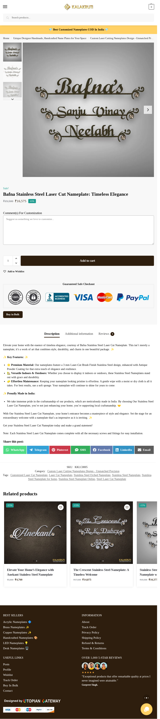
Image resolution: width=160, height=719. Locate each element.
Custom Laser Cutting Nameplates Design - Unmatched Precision (124, 38)
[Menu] (9, 7)
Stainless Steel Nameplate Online (77, 479)
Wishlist (8, 674)
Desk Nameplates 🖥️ (16, 648)
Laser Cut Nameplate (60, 475)
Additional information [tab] (79, 333)
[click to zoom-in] (90, 110)
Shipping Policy (91, 637)
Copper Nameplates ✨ (17, 632)
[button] (151, 7)
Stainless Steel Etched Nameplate (92, 475)
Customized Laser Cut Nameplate (29, 475)
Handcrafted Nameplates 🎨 (20, 637)
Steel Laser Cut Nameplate (111, 479)
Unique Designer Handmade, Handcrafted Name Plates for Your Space (49, 38)
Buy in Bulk (12, 314)
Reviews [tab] (106, 333)
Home (6, 38)
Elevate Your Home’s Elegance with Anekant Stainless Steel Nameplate (30, 572)
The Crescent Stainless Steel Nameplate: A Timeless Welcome (101, 572)
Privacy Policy (90, 632)
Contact (7, 690)
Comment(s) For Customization (22, 213)
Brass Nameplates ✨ (16, 627)
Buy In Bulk (10, 685)
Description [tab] (52, 333)
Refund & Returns (93, 643)
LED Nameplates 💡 (15, 643)
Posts (6, 664)
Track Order (89, 627)
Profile (7, 669)
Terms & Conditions (94, 648)
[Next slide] (148, 110)
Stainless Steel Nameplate (126, 475)
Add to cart (87, 260)
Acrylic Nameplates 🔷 (17, 621)
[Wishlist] (61, 507)
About (85, 621)
